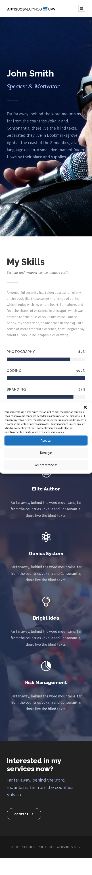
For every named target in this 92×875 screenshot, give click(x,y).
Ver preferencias (46, 465)
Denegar (46, 453)
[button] (85, 407)
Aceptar (46, 440)
